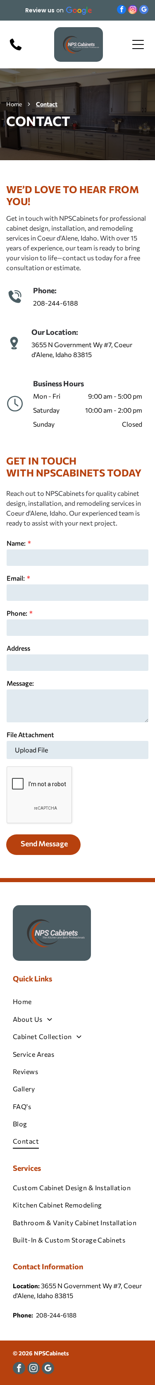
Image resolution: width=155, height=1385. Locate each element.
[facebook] (121, 10)
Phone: (17, 613)
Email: (16, 578)
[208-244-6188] (16, 50)
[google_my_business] (143, 10)
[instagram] (132, 10)
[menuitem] (77, 1001)
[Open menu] (138, 44)
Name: (16, 543)
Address (18, 648)
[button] (58, 10)
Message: (20, 683)
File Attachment (30, 734)
